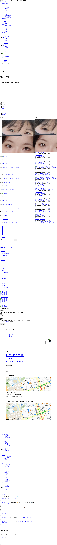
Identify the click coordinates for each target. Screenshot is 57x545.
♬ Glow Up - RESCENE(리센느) (15, 503)
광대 (5, 452)
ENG (5, 490)
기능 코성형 (6, 466)
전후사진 (6, 478)
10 (2, 235)
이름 (1, 313)
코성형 (3, 114)
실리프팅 (6, 473)
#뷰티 (7, 503)
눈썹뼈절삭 (6, 450)
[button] (15, 355)
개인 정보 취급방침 (6, 321)
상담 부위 (2, 318)
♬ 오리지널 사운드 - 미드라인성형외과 (10, 498)
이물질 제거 (6, 462)
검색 (16, 239)
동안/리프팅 (4, 441)
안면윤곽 (4, 113)
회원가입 (6, 485)
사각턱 (5, 453)
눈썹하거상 (6, 457)
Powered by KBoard (3, 241)
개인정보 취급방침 (11, 331)
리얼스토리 (6, 479)
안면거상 (4, 107)
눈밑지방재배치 (7, 456)
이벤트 (5, 477)
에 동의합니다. (9, 321)
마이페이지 (6, 486)
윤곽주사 (6, 474)
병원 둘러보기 (7, 437)
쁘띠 (3, 467)
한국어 (5, 488)
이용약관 (9, 333)
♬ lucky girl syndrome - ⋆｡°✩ (25, 517)
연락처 (1, 315)
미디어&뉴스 (7, 438)
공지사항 (6, 481)
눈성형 (3, 112)
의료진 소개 (6, 436)
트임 (5, 460)
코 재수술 (6, 465)
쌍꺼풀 (5, 459)
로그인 (5, 484)
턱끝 (5, 451)
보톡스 (5, 469)
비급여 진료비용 (11, 336)
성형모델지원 (7, 480)
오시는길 (9, 335)
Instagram (1, 310)
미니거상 (6, 443)
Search (24, 0)
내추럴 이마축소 (7, 445)
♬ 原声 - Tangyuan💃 (21, 507)
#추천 (19, 517)
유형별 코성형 (7, 464)
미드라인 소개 (10, 334)
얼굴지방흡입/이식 (8, 448)
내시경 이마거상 (7, 444)
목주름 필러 (6, 471)
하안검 (5, 458)
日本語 (5, 489)
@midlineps (4, 494)
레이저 (5, 472)
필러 (5, 470)
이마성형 (4, 108)
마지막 (3, 237)
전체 (3, 106)
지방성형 (4, 109)
